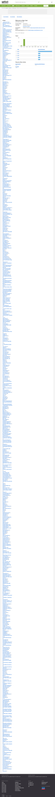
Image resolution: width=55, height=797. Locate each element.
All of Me (4, 39)
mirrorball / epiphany (6, 422)
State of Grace (5, 551)
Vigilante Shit (5, 700)
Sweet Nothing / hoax (6, 574)
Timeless (4, 684)
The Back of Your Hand (6, 603)
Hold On (4, 251)
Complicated (5, 130)
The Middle (4, 632)
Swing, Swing (5, 578)
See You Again (5, 519)
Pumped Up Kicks (5, 494)
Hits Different (5, 244)
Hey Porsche (5, 240)
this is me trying (5, 659)
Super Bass (4, 569)
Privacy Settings (17, 790)
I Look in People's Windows (7, 306)
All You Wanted (5, 50)
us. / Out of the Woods (6, 699)
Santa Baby (4, 514)
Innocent (4, 333)
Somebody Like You (6, 538)
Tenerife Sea (5, 588)
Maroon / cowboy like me (7, 400)
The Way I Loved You (6, 654)
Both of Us (4, 87)
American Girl (5, 54)
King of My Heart (5, 357)
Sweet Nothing (5, 573)
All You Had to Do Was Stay (7, 48)
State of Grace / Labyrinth (7, 552)
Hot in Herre (4, 254)
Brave (3, 89)
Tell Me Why (4, 587)
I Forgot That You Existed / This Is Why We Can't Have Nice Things (7, 291)
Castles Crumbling (6, 105)
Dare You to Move (5, 152)
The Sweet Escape (6, 648)
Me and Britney (5, 408)
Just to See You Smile (6, 354)
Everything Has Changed (7, 187)
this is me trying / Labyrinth (7, 662)
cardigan (4, 100)
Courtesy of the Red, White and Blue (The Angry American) (7, 141)
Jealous (4, 347)
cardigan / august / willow (7, 101)
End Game (4, 178)
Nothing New (5, 461)
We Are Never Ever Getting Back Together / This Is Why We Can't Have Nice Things (7, 710)
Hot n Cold (4, 255)
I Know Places (5, 305)
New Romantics (5, 455)
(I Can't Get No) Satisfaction (7, 26)
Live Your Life (5, 371)
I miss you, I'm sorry (6, 310)
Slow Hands (4, 532)
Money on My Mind (6, 429)
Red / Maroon (5, 501)
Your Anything (5, 767)
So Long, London (5, 537)
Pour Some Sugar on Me (7, 493)
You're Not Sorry (5, 761)
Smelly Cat (4, 533)
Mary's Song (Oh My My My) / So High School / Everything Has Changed (7, 405)
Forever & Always (5, 208)
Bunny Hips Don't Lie (6, 93)
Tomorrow (4, 689)
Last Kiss (4, 361)
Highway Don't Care (6, 243)
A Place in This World (6, 30)
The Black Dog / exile (6, 607)
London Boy (5, 378)
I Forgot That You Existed (7, 289)
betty (3, 76)
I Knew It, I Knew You (6, 297)
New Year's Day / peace (6, 457)
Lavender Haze (5, 365)
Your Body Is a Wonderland (7, 768)
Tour (12, 16)
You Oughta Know (6, 756)
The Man (4, 625)
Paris (3, 483)
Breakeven (4, 90)
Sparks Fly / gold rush (6, 544)
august (4, 61)
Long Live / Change (6, 380)
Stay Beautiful (5, 558)
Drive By (4, 171)
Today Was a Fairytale (6, 685)
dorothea (4, 165)
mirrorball (4, 420)
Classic (4, 116)
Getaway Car (5, 216)
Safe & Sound (5, 513)
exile (3, 192)
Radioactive (4, 498)
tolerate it (4, 688)
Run (3, 511)
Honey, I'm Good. (5, 253)
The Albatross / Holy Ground (7, 595)
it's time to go (5, 340)
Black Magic (5, 81)
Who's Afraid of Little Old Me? (7, 731)
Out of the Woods (5, 474)
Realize (4, 499)
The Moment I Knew (6, 634)
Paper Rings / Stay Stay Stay (7, 481)
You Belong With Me (6, 752)
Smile (3, 534)
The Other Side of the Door (7, 637)
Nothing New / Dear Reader (7, 462)
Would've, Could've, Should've (7, 741)
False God (4, 194)
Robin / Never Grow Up (6, 508)
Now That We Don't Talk (6, 464)
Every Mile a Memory (6, 184)
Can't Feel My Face (6, 99)
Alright (4, 51)
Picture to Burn (5, 487)
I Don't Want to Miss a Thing (7, 286)
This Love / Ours (5, 676)
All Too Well (4, 44)
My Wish (4, 449)
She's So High (5, 523)
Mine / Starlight (5, 419)
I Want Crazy (5, 318)
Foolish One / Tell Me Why (7, 207)
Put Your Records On (6, 495)
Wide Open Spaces (6, 734)
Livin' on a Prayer (5, 373)
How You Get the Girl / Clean (7, 259)
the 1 (3, 591)
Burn (3, 94)
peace (4, 484)
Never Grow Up (5, 451)
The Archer (4, 599)
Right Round (5, 505)
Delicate (4, 163)
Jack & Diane (5, 346)
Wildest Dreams (5, 735)
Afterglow (4, 35)
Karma (4, 355)
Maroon (4, 399)
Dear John (4, 154)
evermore (4, 182)
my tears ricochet (5, 448)
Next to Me (4, 458)
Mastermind (5, 407)
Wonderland (5, 739)
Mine (3, 418)
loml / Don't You (5, 375)
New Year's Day (5, 456)
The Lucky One (5, 624)
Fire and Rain (5, 205)
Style (3, 560)
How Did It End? (5, 256)
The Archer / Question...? (7, 600)
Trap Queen (4, 691)
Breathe (4, 91)
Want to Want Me (5, 701)
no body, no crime (5, 459)
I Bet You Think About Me (7, 265)
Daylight (4, 153)
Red (3, 500)
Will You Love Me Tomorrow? (7, 736)
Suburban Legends (6, 563)
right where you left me (6, 506)
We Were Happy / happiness (7, 713)
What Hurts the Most (6, 718)
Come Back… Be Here (6, 125)
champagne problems (6, 106)
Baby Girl (4, 64)
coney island (5, 132)
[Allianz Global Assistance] (43, 788)
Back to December (6, 65)
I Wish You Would (5, 321)
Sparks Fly (4, 543)
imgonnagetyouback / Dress (7, 331)
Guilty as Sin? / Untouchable (7, 231)
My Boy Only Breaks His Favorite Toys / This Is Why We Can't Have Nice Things (7, 441)
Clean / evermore (5, 118)
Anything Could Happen (6, 60)
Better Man (4, 74)
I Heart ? (4, 296)
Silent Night (4, 531)
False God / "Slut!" (5, 197)
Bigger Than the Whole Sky (7, 79)
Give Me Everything (6, 219)
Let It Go (4, 369)
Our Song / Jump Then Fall (7, 469)
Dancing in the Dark (6, 149)
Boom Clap (4, 86)
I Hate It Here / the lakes (6, 293)
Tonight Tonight (5, 690)
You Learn (4, 753)
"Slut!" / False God (5, 25)
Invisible (4, 334)
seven (3, 521)
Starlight (4, 550)
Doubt (4, 166)
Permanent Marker (6, 485)
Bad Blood (4, 66)
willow (4, 738)
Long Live (4, 379)
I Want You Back (5, 319)
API (28, 786)
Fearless (4, 200)
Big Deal (4, 77)
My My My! (4, 444)
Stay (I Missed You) (6, 557)
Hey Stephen (5, 241)
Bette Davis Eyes (5, 73)
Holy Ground (5, 252)
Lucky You (4, 396)
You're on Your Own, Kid (6, 762)
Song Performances (41, 49)
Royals (4, 510)
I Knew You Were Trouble (7, 303)
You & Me (4, 747)
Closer (4, 119)
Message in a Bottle (6, 412)
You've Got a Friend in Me (7, 766)
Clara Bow (4, 115)
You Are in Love (5, 749)
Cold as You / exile (6, 124)
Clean (3, 117)
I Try (3, 317)
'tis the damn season (6, 23)
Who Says (4, 730)
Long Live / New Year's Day (7, 381)
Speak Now (4, 547)
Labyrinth (4, 360)
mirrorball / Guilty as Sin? (7, 423)
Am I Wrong (4, 52)
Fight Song (4, 204)
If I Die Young (5, 328)
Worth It (4, 740)
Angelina (4, 55)
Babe (3, 62)
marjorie (4, 398)
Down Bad (4, 167)
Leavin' (4, 367)
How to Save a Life (6, 257)
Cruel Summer (5, 145)
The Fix (4, 613)
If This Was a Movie (6, 329)
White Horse (5, 726)
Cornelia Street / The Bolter (7, 137)
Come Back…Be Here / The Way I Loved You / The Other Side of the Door (7, 127)
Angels (4, 56)
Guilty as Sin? (5, 230)
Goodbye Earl (5, 228)
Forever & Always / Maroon (7, 209)
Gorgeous (4, 229)
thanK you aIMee (5, 589)
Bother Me (4, 88)
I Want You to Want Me (6, 320)
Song (5, 16)
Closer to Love (5, 120)
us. (3, 698)
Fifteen (4, 201)
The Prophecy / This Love (7, 641)
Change (4, 107)
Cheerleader (4, 108)
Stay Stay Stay (5, 559)
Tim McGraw (5, 679)
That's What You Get (6, 590)
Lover (3, 394)
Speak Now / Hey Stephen (7, 548)
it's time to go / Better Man (7, 341)
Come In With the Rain (6, 129)
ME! (3, 409)
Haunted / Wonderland (6, 238)
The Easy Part (5, 612)
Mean (3, 410)
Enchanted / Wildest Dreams (7, 176)
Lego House (4, 368)
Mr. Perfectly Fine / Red (6, 433)
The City (4, 611)
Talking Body (5, 582)
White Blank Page (5, 725)
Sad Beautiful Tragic (6, 512)
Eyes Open (4, 193)
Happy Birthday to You (6, 234)
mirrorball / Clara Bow (6, 421)
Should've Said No (5, 524)
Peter (3, 486)
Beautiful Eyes (5, 69)
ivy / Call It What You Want (7, 344)
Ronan (4, 509)
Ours (3, 471)
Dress (3, 169)
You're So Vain (5, 765)
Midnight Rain (5, 417)
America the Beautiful (6, 53)
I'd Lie (3, 322)
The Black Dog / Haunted (7, 608)
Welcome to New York (6, 715)
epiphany (4, 179)
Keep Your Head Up (6, 356)
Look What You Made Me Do (7, 387)
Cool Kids (4, 133)
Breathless (4, 92)
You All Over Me (5, 748)
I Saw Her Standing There (7, 311)
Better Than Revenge (6, 75)
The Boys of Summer (6, 610)
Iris (3, 336)
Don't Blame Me (5, 164)
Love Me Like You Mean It (7, 392)
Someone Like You (6, 539)
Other (19, 16)
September (4, 520)
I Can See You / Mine (6, 271)
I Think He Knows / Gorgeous (7, 315)
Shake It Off (4, 522)
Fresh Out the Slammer (6, 213)
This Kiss (4, 671)
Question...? (5, 496)
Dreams (4, 168)
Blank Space (5, 82)
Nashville (4, 450)
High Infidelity (5, 242)
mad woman (5, 397)
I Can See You (5, 270)
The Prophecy (5, 640)
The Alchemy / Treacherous (7, 597)
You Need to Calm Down (7, 754)
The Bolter (4, 609)
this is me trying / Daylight (7, 660)
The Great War (5, 614)
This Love (4, 672)
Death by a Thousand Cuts (7, 158)
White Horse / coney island (7, 727)
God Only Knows (5, 222)
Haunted (4, 235)
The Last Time (5, 623)
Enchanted (4, 175)
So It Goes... (5, 536)
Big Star (4, 78)
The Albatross (5, 594)
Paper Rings (5, 480)
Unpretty (4, 696)
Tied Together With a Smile (7, 677)
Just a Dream (5, 353)
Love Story (4, 393)
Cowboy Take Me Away (6, 144)
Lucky (4, 395)
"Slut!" (3, 24)
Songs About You (5, 540)
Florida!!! (4, 206)
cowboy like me (5, 143)
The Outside (4, 639)
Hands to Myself (5, 233)
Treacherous (5, 692)
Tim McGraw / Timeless (6, 683)
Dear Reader (5, 157)
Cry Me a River (5, 146)
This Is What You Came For (7, 664)
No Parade (4, 460)
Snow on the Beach (6, 535)
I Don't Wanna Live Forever (7, 276)
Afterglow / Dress (5, 36)
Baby (3, 63)
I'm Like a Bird (5, 323)
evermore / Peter (5, 183)
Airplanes (4, 38)
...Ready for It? (5, 22)
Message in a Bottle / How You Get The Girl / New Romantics (7, 415)
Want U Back (5, 702)
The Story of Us (5, 647)
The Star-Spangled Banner (7, 645)
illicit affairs (4, 330)
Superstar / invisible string (7, 571)
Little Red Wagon (5, 370)
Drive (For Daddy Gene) (6, 170)
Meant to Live (5, 411)
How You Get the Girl (6, 258)
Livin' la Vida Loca (5, 372)
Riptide (4, 507)
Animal (4, 57)
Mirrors (4, 424)
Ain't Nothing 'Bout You (6, 37)
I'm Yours (4, 327)
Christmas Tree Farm (6, 112)
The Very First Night (6, 653)
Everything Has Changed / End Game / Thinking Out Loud (7, 190)
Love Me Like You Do (6, 391)
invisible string (5, 335)
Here (3, 239)
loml (3, 374)
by (26, 26)
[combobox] (27, 2)
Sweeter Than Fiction (6, 575)
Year (18, 49)
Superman (4, 570)
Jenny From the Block (6, 348)
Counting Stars (5, 139)
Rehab (4, 502)
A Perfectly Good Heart (6, 29)
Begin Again (4, 70)
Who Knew (4, 729)
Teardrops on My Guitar (6, 583)
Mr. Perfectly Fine (5, 430)
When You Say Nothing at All (7, 721)
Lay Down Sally (5, 366)
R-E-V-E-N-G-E (5, 497)
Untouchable (5, 697)
